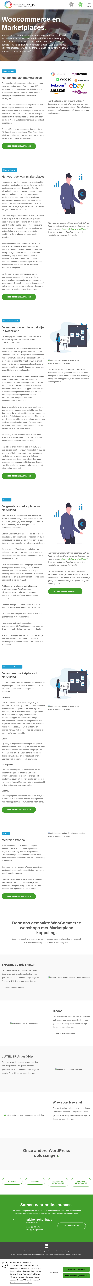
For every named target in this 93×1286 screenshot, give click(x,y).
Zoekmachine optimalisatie (58, 1182)
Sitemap (67, 1251)
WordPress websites (59, 1254)
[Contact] (71, 4)
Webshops (35, 1181)
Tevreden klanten (28, 1251)
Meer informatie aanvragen (19, 146)
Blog (62, 1251)
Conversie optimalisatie (81, 1182)
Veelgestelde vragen (40, 1251)
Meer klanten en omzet (38, 1254)
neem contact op (72, 1226)
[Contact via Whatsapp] (80, 4)
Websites (12, 1181)
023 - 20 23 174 (33, 1227)
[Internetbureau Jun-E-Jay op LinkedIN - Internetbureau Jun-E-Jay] (46, 1246)
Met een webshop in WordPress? (73, 229)
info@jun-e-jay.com (34, 1230)
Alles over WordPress (53, 1251)
